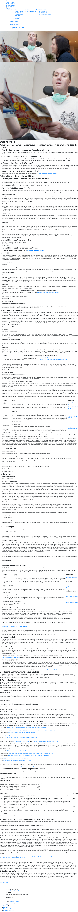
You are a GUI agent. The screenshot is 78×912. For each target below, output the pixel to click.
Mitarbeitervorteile (14, 28)
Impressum (5, 905)
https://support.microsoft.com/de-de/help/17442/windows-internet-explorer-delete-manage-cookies (31, 730)
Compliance (17, 18)
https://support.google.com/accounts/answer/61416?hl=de (21, 732)
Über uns (14, 9)
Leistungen (26, 9)
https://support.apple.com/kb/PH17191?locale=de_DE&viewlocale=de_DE (20, 737)
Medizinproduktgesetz (8, 910)
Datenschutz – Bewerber (9, 908)
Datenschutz (6, 907)
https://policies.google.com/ (44, 357)
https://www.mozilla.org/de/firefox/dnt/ (16, 750)
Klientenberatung (10, 6)
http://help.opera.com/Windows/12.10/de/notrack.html (15, 758)
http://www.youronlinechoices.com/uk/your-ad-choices (45, 741)
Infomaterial (17, 17)
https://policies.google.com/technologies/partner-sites (12, 857)
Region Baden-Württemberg (45, 14)
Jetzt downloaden (4, 882)
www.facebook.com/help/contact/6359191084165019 (14, 626)
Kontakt (28, 20)
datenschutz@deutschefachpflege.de (47, 173)
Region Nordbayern (43, 11)
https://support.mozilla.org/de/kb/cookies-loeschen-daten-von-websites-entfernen (26, 727)
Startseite (10, 9)
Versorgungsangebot (31, 11)
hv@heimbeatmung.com (11, 3)
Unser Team (17, 15)
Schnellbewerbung (10, 5)
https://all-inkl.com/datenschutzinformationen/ (48, 292)
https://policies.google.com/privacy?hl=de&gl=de (42, 856)
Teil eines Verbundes (19, 12)
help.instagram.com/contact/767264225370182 (13, 628)
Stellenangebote (14, 21)
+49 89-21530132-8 (14, 901)
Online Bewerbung (14, 23)
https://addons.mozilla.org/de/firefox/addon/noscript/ (22, 766)
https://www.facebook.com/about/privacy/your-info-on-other (73, 428)
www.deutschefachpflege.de (12, 890)
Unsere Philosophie (19, 11)
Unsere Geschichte (19, 14)
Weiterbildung (13, 26)
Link (65, 192)
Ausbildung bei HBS (14, 24)
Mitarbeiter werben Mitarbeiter (17, 27)
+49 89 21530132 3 (10, 2)
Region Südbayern (43, 12)
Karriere (9, 20)
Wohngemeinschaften (41, 9)
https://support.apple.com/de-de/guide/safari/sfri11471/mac (17, 760)
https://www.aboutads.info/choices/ (21, 741)
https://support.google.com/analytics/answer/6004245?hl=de (52, 359)
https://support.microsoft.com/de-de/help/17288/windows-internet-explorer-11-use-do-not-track (30, 753)
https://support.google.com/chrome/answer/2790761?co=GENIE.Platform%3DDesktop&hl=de (29, 755)
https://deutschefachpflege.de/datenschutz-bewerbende (42, 529)
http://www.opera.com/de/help (10, 735)
